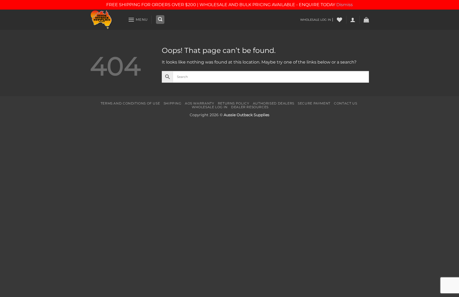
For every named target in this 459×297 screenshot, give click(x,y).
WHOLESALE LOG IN (315, 20)
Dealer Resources (250, 107)
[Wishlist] (339, 20)
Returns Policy (233, 103)
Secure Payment (314, 103)
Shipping (172, 103)
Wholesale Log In (210, 107)
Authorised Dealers (273, 103)
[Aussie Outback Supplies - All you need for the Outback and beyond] (105, 20)
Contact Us (345, 103)
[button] (138, 19)
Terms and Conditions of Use (130, 103)
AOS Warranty (199, 103)
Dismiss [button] (344, 4)
